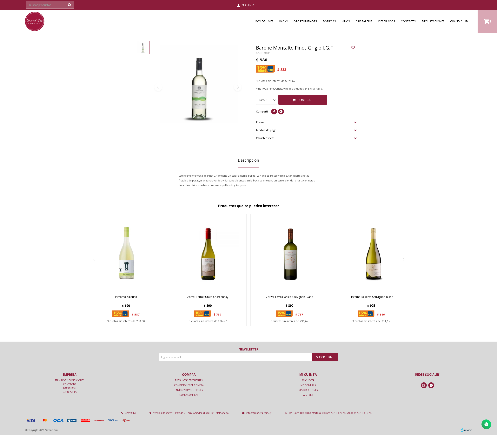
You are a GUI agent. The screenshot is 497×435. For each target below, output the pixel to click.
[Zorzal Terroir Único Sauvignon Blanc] (289, 253)
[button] (69, 5)
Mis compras (308, 385)
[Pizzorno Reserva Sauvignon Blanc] (371, 253)
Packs (283, 21)
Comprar (305, 100)
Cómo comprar (188, 395)
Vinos (346, 21)
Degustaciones (433, 21)
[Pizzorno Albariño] (126, 253)
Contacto (408, 21)
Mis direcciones (308, 390)
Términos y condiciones (69, 380)
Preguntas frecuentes (188, 380)
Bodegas (329, 21)
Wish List (308, 395)
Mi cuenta (308, 380)
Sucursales (69, 392)
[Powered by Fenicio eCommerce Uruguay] (466, 430)
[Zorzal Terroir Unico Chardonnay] (208, 253)
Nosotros (69, 388)
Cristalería (364, 21)
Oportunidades (305, 21)
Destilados (386, 21)
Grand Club (459, 21)
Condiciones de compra (189, 385)
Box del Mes (264, 21)
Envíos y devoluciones (189, 390)
